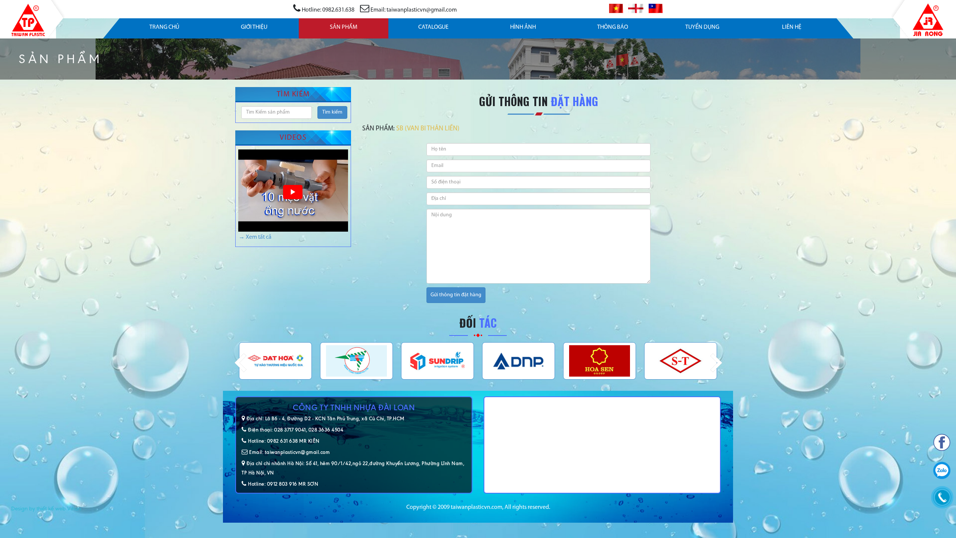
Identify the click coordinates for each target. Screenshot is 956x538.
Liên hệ (791, 27)
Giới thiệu (254, 27)
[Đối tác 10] (680, 361)
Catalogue (433, 27)
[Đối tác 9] (599, 361)
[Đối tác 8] (518, 361)
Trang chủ (164, 27)
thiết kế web (51, 508)
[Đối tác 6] (356, 361)
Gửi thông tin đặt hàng (456, 295)
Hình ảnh (523, 27)
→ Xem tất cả (255, 237)
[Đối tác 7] (437, 361)
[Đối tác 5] (275, 361)
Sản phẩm (343, 27)
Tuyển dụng (702, 27)
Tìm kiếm (332, 112)
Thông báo (612, 27)
